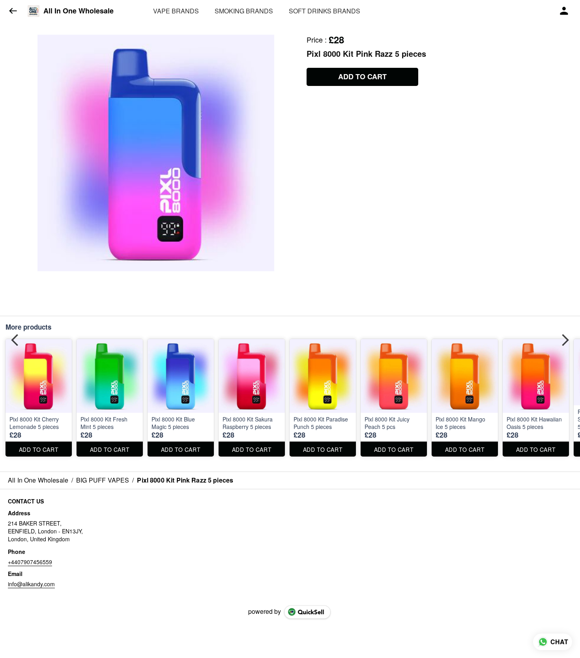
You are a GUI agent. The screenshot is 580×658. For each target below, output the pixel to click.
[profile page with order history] (564, 11)
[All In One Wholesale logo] (33, 11)
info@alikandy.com (31, 584)
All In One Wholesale (78, 11)
